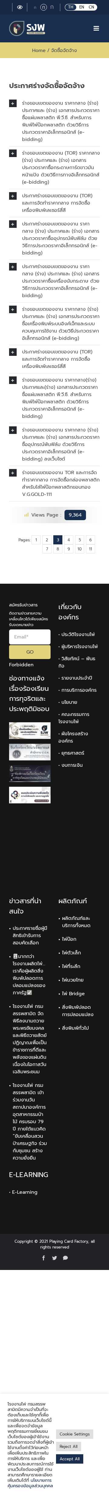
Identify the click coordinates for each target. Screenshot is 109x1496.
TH (70, 7)
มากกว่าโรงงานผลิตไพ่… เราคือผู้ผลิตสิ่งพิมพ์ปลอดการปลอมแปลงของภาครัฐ (29, 974)
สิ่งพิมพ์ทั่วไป (75, 1028)
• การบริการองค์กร (77, 690)
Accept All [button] (70, 1459)
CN (91, 7)
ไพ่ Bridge (73, 993)
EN (81, 7)
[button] (54, 121)
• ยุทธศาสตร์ (71, 753)
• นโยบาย (67, 702)
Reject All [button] (69, 1446)
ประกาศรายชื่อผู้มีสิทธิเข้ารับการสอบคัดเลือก (30, 935)
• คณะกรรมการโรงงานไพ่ (73, 718)
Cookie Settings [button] (75, 1434)
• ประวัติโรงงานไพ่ (76, 634)
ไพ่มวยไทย (73, 980)
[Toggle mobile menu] (97, 28)
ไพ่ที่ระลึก (71, 966)
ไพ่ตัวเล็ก (71, 952)
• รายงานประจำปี (75, 678)
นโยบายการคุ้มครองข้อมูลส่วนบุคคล (30, 1483)
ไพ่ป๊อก (69, 939)
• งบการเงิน (70, 765)
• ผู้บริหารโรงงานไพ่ (78, 646)
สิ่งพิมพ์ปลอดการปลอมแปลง (78, 1011)
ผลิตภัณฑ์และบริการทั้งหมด (76, 922)
